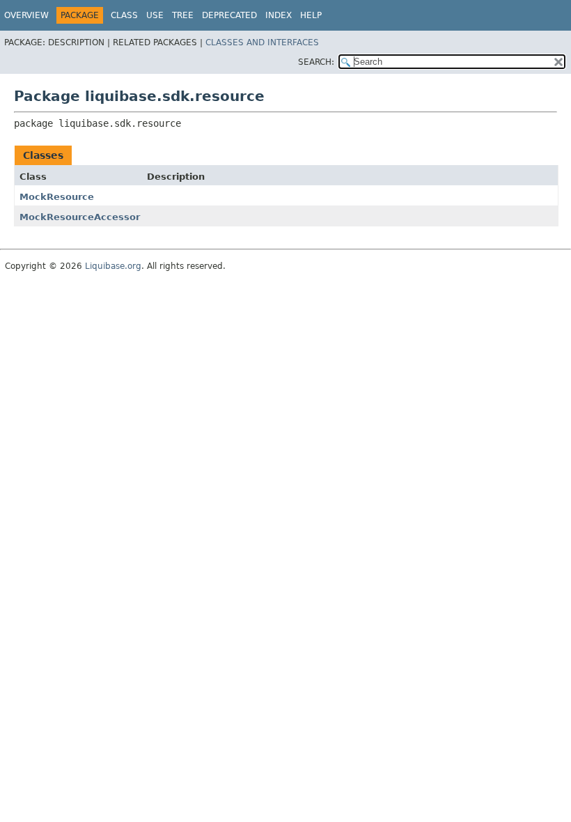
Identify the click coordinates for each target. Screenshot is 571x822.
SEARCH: (316, 62)
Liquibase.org (113, 266)
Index (278, 15)
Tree (183, 15)
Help (311, 15)
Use (155, 15)
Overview (26, 15)
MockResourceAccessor (79, 217)
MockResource (56, 197)
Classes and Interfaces (262, 42)
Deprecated (229, 15)
